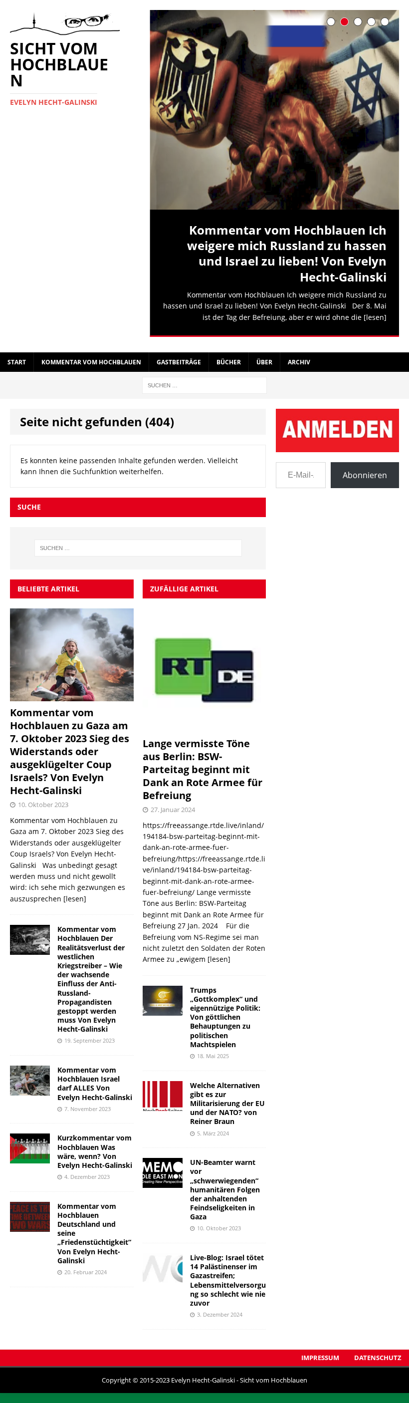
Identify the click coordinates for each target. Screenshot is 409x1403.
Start (16, 356)
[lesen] (375, 317)
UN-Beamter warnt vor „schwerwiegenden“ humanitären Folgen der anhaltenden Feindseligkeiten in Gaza (225, 1184)
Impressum (320, 1351)
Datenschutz (378, 1351)
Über (264, 356)
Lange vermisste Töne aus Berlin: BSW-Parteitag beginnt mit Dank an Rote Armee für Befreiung (202, 763)
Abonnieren (365, 469)
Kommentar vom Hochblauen (91, 356)
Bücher (228, 356)
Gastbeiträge (179, 356)
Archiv (299, 356)
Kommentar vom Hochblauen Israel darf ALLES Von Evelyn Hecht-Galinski (94, 1078)
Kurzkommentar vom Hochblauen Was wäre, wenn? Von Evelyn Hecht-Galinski (94, 1145)
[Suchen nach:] (204, 379)
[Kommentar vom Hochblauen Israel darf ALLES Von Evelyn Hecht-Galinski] (30, 1084)
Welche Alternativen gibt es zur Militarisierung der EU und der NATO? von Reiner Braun (227, 1098)
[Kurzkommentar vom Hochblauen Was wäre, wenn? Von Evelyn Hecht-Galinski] (30, 1152)
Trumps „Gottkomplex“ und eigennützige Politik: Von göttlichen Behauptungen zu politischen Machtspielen (225, 1011)
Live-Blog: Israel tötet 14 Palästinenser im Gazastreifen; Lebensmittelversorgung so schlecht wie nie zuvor (228, 1274)
